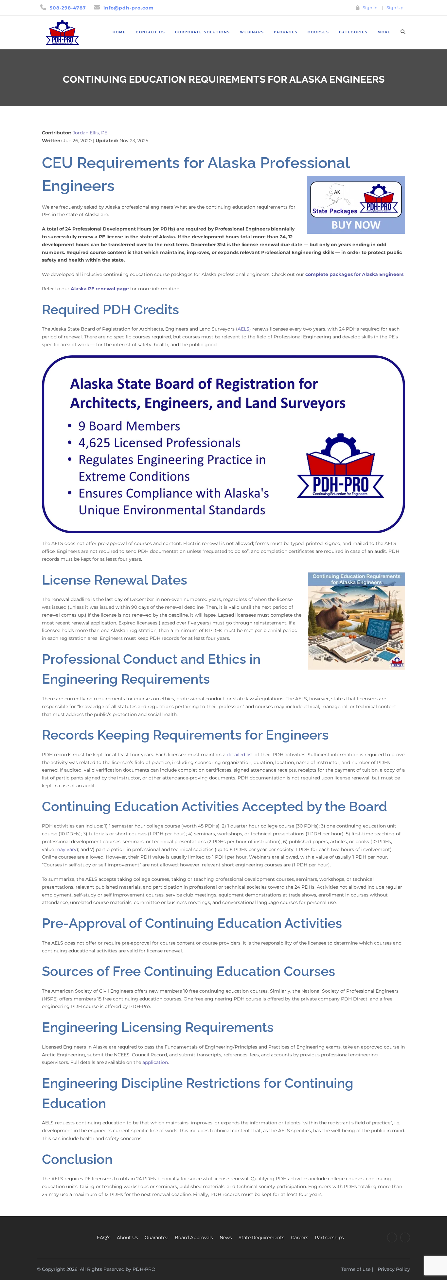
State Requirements (261, 1237)
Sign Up (394, 7)
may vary (66, 849)
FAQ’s (103, 1237)
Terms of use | (357, 1269)
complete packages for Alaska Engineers (354, 274)
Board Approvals (194, 1237)
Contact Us (150, 32)
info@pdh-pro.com (128, 8)
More (384, 32)
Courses (318, 32)
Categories (353, 32)
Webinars (252, 32)
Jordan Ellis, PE (90, 133)
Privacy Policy (394, 1269)
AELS (243, 329)
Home (119, 32)
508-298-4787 (68, 8)
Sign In (370, 7)
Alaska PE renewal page (100, 289)
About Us (127, 1237)
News (226, 1237)
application (155, 1062)
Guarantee (156, 1237)
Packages (286, 32)
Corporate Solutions (202, 32)
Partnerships (329, 1237)
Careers (299, 1237)
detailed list (240, 755)
